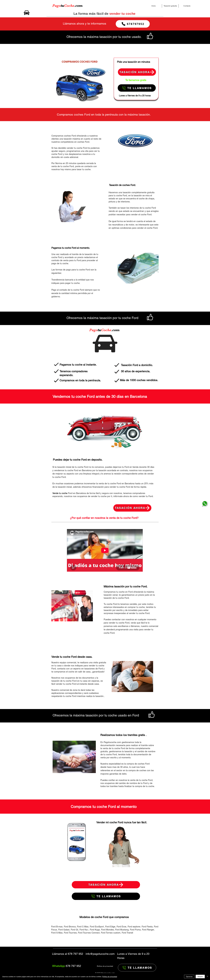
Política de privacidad (109, 976)
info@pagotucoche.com (100, 953)
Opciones (189, 976)
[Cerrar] (207, 976)
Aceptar (200, 976)
